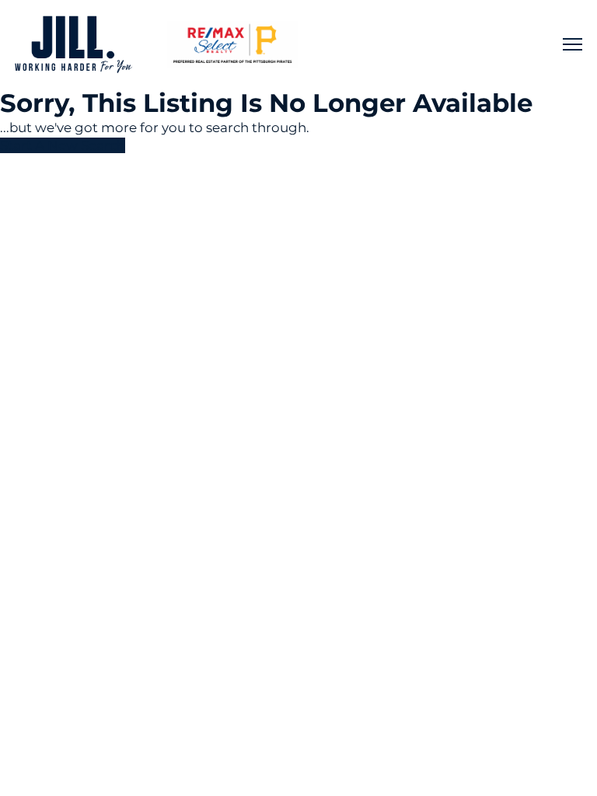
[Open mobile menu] (572, 44)
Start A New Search (62, 145)
